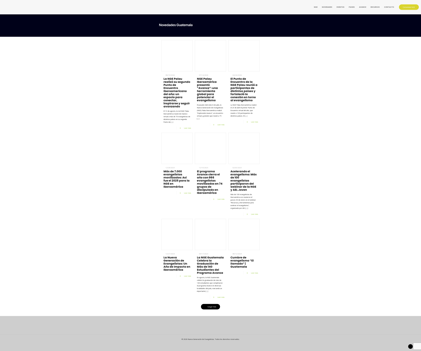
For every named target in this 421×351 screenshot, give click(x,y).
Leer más (187, 128)
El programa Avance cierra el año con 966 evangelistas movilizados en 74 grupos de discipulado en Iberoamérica (209, 182)
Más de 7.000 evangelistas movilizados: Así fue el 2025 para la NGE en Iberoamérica (176, 179)
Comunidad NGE (409, 7)
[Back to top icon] (410, 346)
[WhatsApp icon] (207, 343)
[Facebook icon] (209, 343)
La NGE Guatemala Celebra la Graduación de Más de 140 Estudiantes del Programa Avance (210, 265)
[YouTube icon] (211, 343)
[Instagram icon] (214, 343)
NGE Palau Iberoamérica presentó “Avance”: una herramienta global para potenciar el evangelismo (207, 89)
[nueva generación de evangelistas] (84, 7)
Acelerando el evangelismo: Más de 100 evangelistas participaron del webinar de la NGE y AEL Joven (243, 180)
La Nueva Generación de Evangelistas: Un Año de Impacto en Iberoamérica (176, 264)
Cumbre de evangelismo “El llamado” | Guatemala (242, 262)
